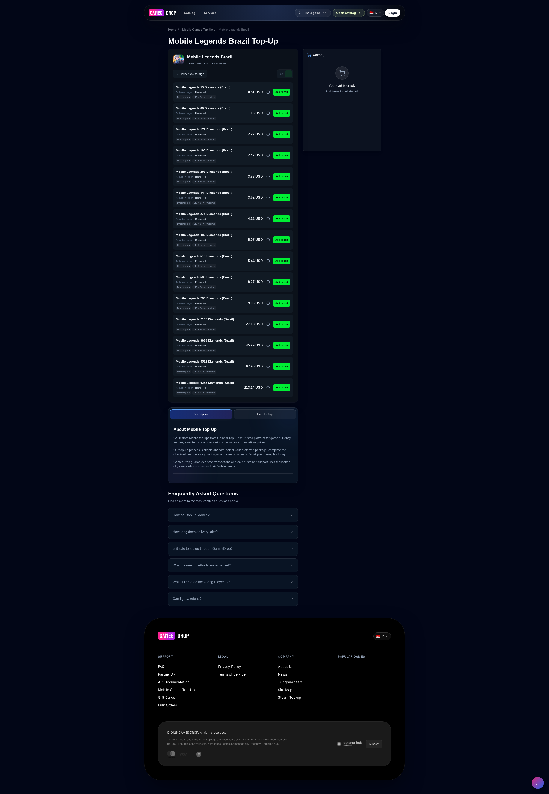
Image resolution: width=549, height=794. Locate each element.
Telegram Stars (290, 682)
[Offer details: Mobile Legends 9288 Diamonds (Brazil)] (268, 387)
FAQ (161, 666)
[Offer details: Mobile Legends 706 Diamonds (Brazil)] (268, 303)
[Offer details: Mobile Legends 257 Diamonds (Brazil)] (268, 176)
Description (201, 414)
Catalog (189, 13)
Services (210, 13)
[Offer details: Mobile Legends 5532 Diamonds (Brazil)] (268, 366)
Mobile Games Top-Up (197, 29)
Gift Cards (166, 697)
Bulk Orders (167, 705)
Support (374, 743)
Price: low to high (192, 74)
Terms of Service (232, 674)
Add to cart (281, 92)
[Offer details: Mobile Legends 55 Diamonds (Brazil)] (268, 92)
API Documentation (173, 682)
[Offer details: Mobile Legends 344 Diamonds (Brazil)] (268, 197)
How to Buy (265, 414)
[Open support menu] (538, 783)
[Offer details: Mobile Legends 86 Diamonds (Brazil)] (268, 113)
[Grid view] (281, 73)
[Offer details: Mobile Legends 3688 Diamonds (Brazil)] (268, 345)
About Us (285, 666)
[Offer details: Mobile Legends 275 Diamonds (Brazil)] (268, 218)
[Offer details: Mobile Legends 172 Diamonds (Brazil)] (268, 134)
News (282, 674)
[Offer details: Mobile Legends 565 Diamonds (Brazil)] (268, 282)
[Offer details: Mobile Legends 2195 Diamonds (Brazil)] (268, 324)
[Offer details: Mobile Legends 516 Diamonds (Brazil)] (268, 261)
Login (392, 13)
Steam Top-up (289, 697)
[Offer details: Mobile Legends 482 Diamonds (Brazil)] (268, 239)
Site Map (285, 690)
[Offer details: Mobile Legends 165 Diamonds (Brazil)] (268, 155)
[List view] (288, 73)
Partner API (167, 674)
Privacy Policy (229, 666)
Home (172, 29)
